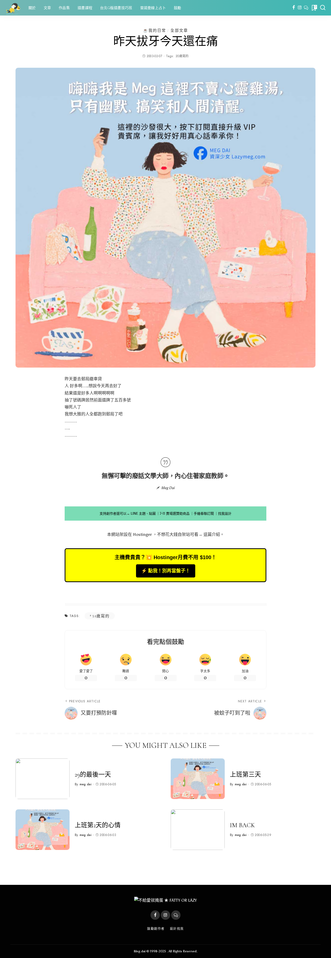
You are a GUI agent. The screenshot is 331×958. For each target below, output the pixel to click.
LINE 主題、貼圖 (143, 513)
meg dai (86, 784)
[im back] (198, 829)
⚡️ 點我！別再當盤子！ (165, 570)
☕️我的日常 (154, 30)
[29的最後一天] (43, 778)
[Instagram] (300, 8)
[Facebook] (293, 8)
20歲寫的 (182, 56)
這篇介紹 (212, 534)
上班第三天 (245, 774)
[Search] (323, 8)
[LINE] (306, 8)
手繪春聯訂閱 (204, 513)
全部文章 (179, 30)
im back (242, 825)
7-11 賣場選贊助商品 (175, 513)
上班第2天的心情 (98, 825)
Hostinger (142, 534)
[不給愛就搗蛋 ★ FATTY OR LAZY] (13, 8)
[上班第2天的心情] (43, 829)
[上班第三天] (198, 778)
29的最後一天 (93, 774)
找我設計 (224, 513)
